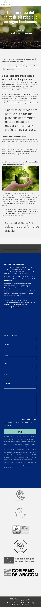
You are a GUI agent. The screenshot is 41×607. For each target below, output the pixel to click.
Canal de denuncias (28, 605)
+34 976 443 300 (21, 305)
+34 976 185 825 (9, 305)
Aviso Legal (26, 599)
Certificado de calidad (13, 605)
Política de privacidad (27, 601)
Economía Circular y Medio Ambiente (20, 33)
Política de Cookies (13, 603)
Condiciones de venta (12, 601)
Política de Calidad (27, 603)
